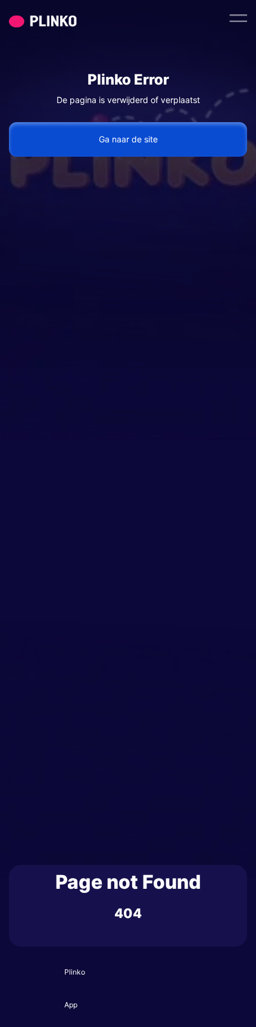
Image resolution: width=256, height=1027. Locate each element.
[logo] (65, 18)
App (70, 1004)
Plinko (74, 971)
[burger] (238, 18)
